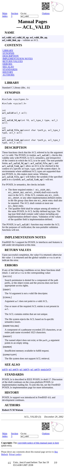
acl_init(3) (24, 369)
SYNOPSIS (8, 53)
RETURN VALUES (13, 61)
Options (46, 13)
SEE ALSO (8, 66)
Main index (5, 14)
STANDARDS (10, 69)
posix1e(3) (46, 369)
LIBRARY (8, 50)
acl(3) (5, 369)
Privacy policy (15, 454)
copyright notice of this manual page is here (38, 443)
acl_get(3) (13, 369)
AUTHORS (8, 75)
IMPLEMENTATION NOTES (18, 58)
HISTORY (8, 72)
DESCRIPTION (11, 56)
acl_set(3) (35, 369)
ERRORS (7, 64)
